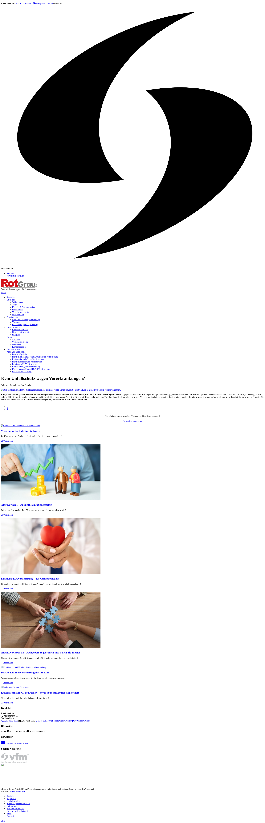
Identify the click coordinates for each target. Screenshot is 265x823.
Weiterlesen (8, 441)
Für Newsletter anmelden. (17, 743)
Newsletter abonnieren (132, 421)
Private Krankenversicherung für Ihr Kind (25, 672)
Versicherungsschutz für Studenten (20, 431)
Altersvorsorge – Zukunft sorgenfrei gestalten (26, 504)
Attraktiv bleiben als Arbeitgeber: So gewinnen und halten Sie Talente (40, 652)
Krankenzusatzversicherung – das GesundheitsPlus (30, 578)
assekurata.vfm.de (17, 791)
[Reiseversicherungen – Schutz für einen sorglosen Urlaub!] (7, 409)
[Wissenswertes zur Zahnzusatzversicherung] (7, 406)
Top (3, 820)
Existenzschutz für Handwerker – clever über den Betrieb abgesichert (40, 692)
